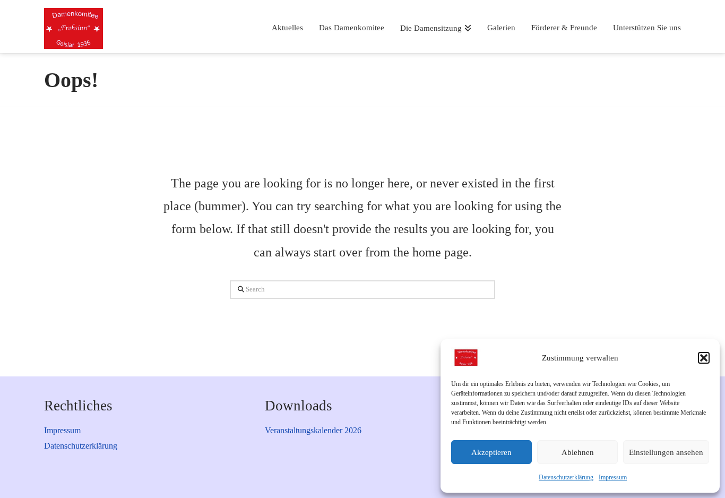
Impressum (613, 477)
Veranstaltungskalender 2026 (313, 430)
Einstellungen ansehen (666, 452)
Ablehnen (578, 452)
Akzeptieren (491, 452)
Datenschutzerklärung (566, 477)
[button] (703, 358)
